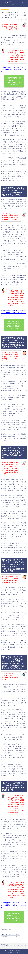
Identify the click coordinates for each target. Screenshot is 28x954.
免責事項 (19, 950)
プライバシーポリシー (11, 950)
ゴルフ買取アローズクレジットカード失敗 (10, 936)
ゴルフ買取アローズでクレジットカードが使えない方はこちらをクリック (14, 325)
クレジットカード (5, 9)
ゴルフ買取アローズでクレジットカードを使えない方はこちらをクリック (14, 81)
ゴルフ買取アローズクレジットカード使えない (11, 934)
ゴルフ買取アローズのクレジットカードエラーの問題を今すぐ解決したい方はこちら (13, 69)
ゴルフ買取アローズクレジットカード (9, 929)
